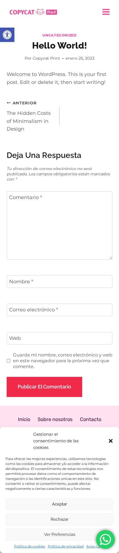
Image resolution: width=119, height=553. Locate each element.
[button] (7, 35)
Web (15, 338)
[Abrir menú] (105, 11)
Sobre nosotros (55, 419)
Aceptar (59, 504)
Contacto (90, 419)
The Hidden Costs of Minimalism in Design (29, 116)
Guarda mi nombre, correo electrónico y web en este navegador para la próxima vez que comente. (62, 360)
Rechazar (59, 519)
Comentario (25, 198)
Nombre (21, 282)
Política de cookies (29, 546)
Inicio (24, 419)
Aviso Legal (95, 546)
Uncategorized (59, 35)
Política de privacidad (66, 546)
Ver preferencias (59, 534)
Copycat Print (46, 58)
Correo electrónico (33, 310)
